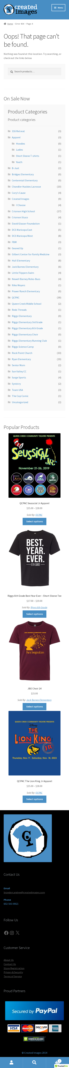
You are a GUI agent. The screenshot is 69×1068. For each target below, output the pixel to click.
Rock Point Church (22, 353)
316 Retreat (18, 131)
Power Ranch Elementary (26, 291)
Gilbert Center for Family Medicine (30, 254)
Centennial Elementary (25, 180)
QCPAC (15, 297)
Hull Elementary (21, 260)
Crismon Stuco (20, 217)
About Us (9, 960)
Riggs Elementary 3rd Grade (27, 322)
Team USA (17, 389)
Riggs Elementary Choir (25, 334)
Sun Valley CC (19, 371)
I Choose (21, 205)
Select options (34, 521)
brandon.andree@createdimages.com (24, 892)
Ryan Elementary (21, 359)
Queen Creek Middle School (26, 303)
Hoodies (20, 143)
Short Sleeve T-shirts (27, 155)
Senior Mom (18, 365)
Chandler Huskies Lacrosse (26, 186)
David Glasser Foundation (26, 223)
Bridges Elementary (23, 174)
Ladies (19, 149)
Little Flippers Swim (23, 272)
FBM (14, 242)
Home (10, 23)
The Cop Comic (20, 396)
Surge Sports (19, 377)
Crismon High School (23, 211)
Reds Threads (19, 309)
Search (34, 1062)
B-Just (15, 168)
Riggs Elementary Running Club (29, 340)
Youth (19, 162)
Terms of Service (13, 976)
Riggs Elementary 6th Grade (27, 328)
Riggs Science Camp (23, 346)
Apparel (16, 137)
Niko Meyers (18, 285)
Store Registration (14, 968)
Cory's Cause (19, 192)
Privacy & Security (13, 972)
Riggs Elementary (22, 316)
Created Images (20, 198)
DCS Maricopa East (22, 229)
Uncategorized (20, 402)
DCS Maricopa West (22, 235)
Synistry (16, 383)
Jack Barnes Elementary (25, 266)
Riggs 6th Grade (39, 607)
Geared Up (17, 248)
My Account (11, 1062)
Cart (53, 1059)
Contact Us (10, 964)
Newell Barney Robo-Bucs (26, 279)
